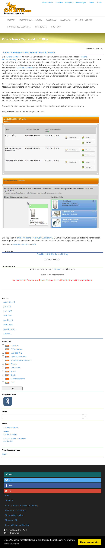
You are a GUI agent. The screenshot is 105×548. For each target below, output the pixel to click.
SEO (13, 382)
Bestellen (59, 2)
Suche (99, 2)
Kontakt (91, 2)
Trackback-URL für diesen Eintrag (52, 254)
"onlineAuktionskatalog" (10, 433)
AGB (7, 495)
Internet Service (83, 19)
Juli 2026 (7, 306)
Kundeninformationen (21, 360)
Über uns (56, 26)
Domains (15, 345)
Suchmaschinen (18, 378)
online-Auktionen (19, 356)
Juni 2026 (7, 311)
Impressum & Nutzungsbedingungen (22, 505)
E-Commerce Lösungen (19, 26)
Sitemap (9, 500)
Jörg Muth (16, 244)
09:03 (34, 244)
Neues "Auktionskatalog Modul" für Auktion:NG (29, 52)
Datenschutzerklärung (15, 510)
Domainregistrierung (30, 19)
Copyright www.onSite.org (17, 525)
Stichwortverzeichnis (14, 515)
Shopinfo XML (11, 520)
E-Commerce (16, 349)
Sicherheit (15, 367)
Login (4, 454)
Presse (14, 364)
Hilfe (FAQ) (69, 2)
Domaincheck (47, 2)
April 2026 (8, 320)
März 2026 (8, 324)
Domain (11, 19)
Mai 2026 (7, 315)
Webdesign (65, 19)
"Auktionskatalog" (25, 67)
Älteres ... (7, 333)
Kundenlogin (81, 2)
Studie (14, 375)
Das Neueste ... (10, 329)
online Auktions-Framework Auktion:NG (35, 237)
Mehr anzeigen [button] (11, 544)
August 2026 (9, 302)
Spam (13, 371)
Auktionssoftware (13, 56)
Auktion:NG (25, 244)
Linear (57, 269)
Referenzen (41, 26)
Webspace (51, 19)
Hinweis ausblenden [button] (89, 542)
